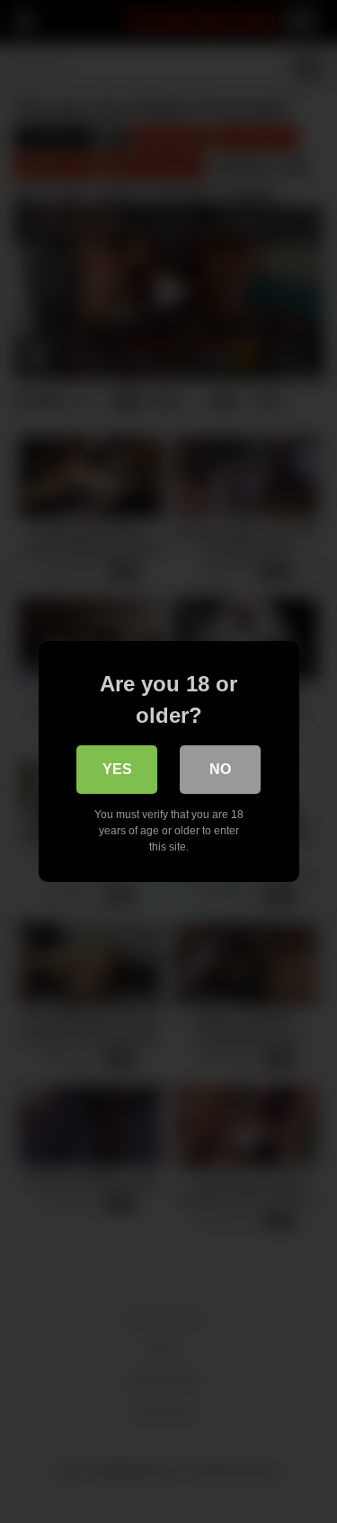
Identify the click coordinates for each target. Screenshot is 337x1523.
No (220, 769)
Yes (117, 769)
